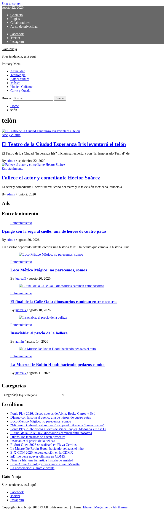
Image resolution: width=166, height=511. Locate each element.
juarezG (21, 278)
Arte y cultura (19, 79)
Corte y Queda (20, 90)
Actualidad (17, 71)
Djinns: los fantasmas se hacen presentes (37, 437)
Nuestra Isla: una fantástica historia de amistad (41, 460)
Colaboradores (20, 22)
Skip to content (12, 3)
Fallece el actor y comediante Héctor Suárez (51, 178)
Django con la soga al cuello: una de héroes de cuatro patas (54, 231)
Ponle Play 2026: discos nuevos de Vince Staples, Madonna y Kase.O (58, 429)
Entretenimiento (12, 168)
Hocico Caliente (21, 87)
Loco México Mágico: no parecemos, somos (48, 270)
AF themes (120, 507)
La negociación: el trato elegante (32, 468)
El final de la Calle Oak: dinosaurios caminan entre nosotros (63, 301)
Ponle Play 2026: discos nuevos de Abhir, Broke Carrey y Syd (52, 413)
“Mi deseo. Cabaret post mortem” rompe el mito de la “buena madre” (57, 425)
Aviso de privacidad (24, 26)
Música (15, 83)
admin (11, 161)
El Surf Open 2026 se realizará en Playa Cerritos (43, 445)
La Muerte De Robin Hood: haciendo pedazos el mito (57, 364)
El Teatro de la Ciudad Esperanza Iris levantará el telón (64, 144)
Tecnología (18, 75)
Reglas (15, 19)
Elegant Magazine (95, 507)
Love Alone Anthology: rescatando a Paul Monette (45, 464)
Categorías (9, 395)
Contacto (16, 15)
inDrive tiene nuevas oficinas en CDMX (37, 456)
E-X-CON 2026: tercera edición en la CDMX (41, 452)
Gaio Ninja (9, 49)
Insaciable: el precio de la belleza (39, 333)
